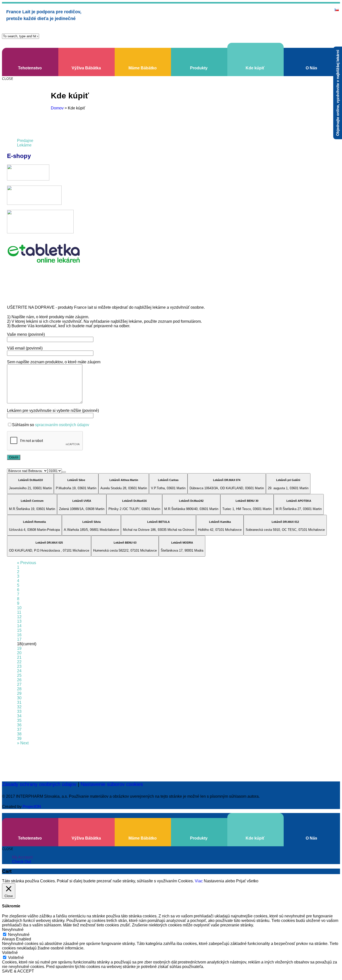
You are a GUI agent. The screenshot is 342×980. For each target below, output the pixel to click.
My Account (22, 857)
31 (19, 702)
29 (19, 693)
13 (19, 621)
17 (19, 639)
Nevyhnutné (19, 934)
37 (19, 729)
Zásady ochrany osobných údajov (39, 784)
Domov (57, 108)
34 (19, 716)
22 (19, 662)
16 (19, 635)
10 (19, 608)
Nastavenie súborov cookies (112, 784)
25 (19, 675)
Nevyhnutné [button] (13, 929)
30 (19, 698)
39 (19, 738)
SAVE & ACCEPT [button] (18, 971)
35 (19, 720)
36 (19, 725)
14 (19, 626)
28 (19, 689)
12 (19, 617)
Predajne (25, 140)
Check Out (21, 862)
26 (19, 680)
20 (19, 653)
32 (19, 707)
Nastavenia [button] (214, 881)
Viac (199, 881)
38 (19, 734)
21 (19, 657)
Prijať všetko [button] (247, 881)
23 (19, 666)
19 (19, 648)
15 (19, 630)
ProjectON (32, 806)
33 (19, 711)
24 (19, 671)
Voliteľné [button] (10, 952)
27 (19, 684)
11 (19, 612)
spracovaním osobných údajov (62, 425)
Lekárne (24, 145)
